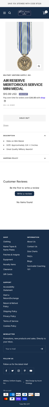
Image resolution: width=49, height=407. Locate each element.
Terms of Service (10, 321)
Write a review (24, 193)
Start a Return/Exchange (11, 296)
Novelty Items (9, 264)
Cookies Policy (9, 326)
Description (9, 136)
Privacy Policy (9, 316)
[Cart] (44, 13)
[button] (24, 404)
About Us (31, 241)
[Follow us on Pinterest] (25, 371)
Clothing (7, 241)
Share (5, 125)
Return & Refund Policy (10, 305)
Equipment (8, 259)
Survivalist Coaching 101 (36, 267)
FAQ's (29, 256)
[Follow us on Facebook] (6, 371)
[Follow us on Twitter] (12, 371)
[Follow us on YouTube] (31, 371)
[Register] (42, 349)
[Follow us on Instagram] (19, 371)
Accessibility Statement (8, 288)
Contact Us (32, 246)
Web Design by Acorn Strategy (34, 382)
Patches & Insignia (11, 254)
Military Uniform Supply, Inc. (17, 75)
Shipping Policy (10, 158)
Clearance (7, 269)
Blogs (29, 261)
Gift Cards (7, 274)
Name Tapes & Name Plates (9, 248)
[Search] (9, 13)
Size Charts (32, 251)
